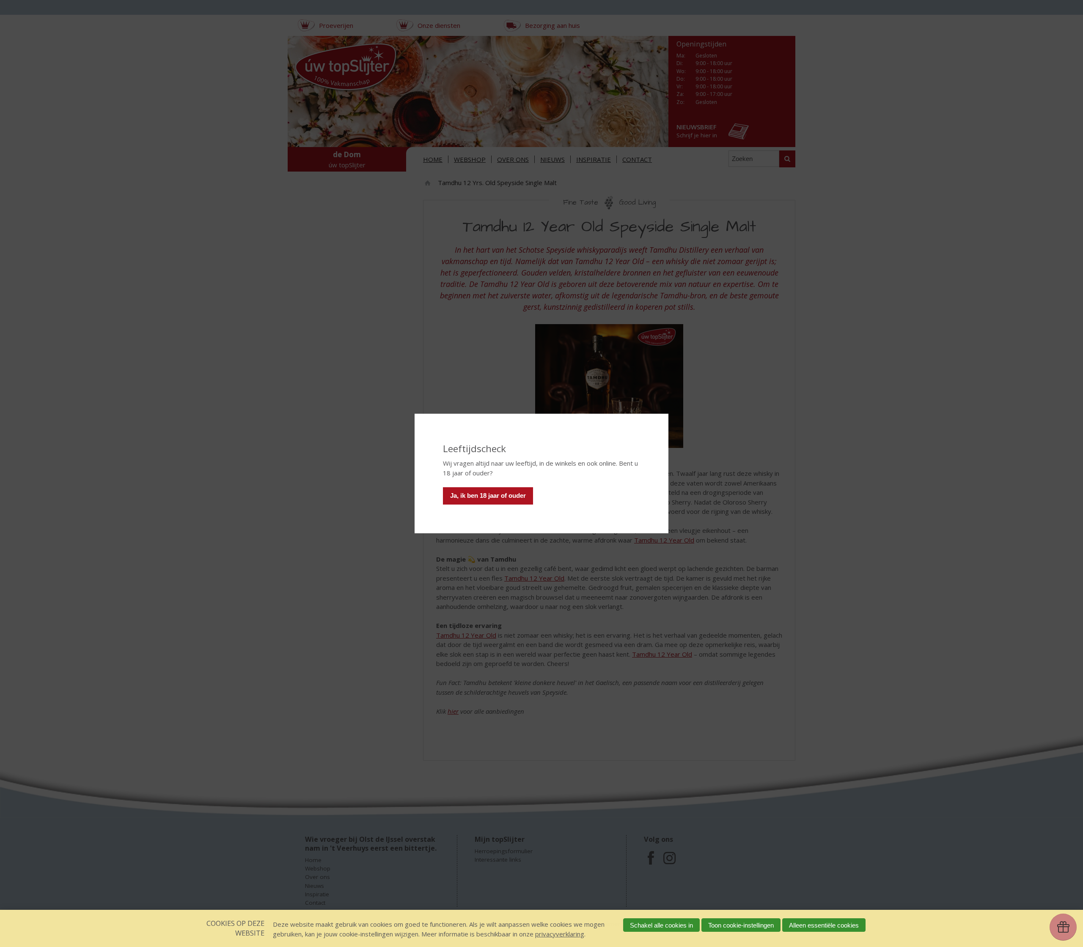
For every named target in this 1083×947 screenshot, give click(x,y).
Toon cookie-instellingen (741, 925)
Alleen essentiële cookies (824, 925)
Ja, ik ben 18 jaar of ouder (488, 495)
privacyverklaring (559, 934)
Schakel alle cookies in (661, 925)
